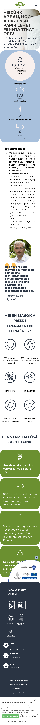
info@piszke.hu (15, 667)
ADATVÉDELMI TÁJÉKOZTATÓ (20, 680)
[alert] (20, 711)
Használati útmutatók (18, 684)
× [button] (37, 699)
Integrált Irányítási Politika (21, 693)
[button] (20, 721)
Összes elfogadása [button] (10, 716)
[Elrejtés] (36, 557)
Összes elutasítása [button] (29, 716)
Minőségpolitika (16, 689)
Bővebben (26, 712)
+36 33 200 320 (15, 657)
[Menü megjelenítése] (36, 5)
